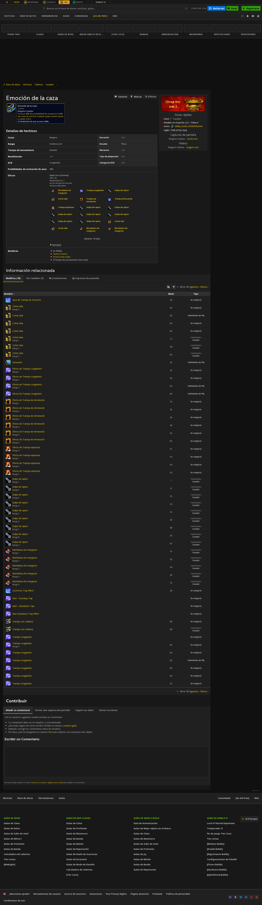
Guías (66, 16)
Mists (79, 2)
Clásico (51, 2)
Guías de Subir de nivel (16, 833)
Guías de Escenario (76, 859)
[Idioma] (258, 16)
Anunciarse (96, 893)
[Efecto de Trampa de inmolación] (8, 401)
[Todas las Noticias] (7, 2)
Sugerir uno (192, 147)
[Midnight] (9, 864)
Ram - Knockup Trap (22, 598)
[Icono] (11, 108)
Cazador (50, 84)
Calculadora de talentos (17, 854)
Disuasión (17, 362)
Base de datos (28, 16)
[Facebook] (246, 897)
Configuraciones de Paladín (222, 859)
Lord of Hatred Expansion (221, 823)
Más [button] (115, 16)
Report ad (256, 790)
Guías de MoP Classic (78, 818)
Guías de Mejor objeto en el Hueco (152, 828)
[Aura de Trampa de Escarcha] (8, 300)
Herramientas (46, 798)
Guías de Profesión (14, 843)
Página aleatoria (140, 893)
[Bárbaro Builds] (215, 843)
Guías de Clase (12, 823)
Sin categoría (196, 300)
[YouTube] (251, 897)
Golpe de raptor (20, 478)
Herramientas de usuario (47, 893)
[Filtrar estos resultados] (173, 287)
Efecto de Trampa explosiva (26, 447)
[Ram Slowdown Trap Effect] (8, 614)
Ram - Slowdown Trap (23, 606)
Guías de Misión (74, 843)
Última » (204, 286)
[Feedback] (253, 16)
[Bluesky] (240, 897)
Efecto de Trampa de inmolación (28, 400)
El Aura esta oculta (61, 256)
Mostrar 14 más (92, 238)
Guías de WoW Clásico (146, 818)
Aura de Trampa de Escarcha (26, 299)
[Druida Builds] (215, 849)
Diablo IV (104, 2)
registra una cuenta (55, 782)
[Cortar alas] (8, 308)
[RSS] (256, 897)
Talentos (38, 84)
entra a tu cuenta (38, 782)
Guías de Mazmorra (76, 833)
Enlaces (152, 96)
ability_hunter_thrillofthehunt (188, 126)
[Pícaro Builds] (214, 864)
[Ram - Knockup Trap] (8, 598)
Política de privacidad (178, 893)
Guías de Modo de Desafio (80, 864)
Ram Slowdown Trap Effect (25, 613)
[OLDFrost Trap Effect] (8, 591)
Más (256, 798)
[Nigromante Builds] (218, 854)
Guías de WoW (12, 818)
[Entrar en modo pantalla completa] (242, 16)
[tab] (13, 278)
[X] (235, 897)
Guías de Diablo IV (217, 818)
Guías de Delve (12, 828)
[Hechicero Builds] (217, 869)
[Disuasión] (8, 362)
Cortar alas (17, 306)
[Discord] (230, 897)
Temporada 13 (215, 828)
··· (88, 2)
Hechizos (27, 84)
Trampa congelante (22, 637)
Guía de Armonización (145, 823)
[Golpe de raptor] (8, 480)
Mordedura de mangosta (24, 549)
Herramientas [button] (50, 16)
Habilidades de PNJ (196, 315)
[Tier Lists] (72, 874)
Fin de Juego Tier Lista (219, 833)
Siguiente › (194, 286)
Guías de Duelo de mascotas (81, 854)
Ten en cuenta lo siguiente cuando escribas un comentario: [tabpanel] (48, 749)
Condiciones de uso (14, 900)
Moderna (33, 2)
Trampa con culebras (22, 621)
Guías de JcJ (140, 854)
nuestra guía (70, 725)
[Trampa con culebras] (8, 621)
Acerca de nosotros (75, 893)
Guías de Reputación (77, 849)
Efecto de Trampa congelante (27, 368)
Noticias (10, 16)
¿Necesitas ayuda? (19, 893)
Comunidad (81, 16)
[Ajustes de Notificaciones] (247, 16)
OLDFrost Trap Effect (23, 590)
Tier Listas (9, 859)
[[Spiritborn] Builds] (217, 874)
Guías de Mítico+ (13, 838)
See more (56, 244)
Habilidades (196, 337)
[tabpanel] (106, 488)
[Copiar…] (168, 287)
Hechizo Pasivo (60, 254)
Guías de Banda (12, 849)
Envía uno (192, 138)
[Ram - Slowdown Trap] (8, 606)
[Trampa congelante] (8, 637)
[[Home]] (20, 8)
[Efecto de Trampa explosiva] (8, 449)
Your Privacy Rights (116, 893)
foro (50, 732)
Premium (157, 893)
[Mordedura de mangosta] (8, 551)
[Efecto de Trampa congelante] (8, 370)
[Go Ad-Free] (100, 16)
